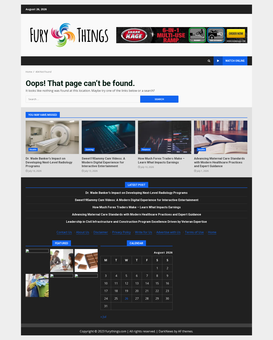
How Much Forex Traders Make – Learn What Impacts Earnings (164, 137)
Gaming (90, 149)
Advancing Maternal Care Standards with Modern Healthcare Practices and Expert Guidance (220, 137)
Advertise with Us (168, 232)
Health (33, 149)
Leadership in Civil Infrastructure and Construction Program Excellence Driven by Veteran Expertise (136, 221)
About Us (82, 232)
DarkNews (166, 331)
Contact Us (64, 232)
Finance (146, 149)
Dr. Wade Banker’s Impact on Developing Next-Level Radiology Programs (52, 137)
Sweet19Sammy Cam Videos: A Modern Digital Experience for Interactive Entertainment (108, 137)
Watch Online (235, 60)
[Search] (209, 60)
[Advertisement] (181, 35)
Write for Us (143, 232)
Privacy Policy (121, 232)
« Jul (103, 317)
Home (212, 232)
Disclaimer (100, 232)
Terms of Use (194, 232)
